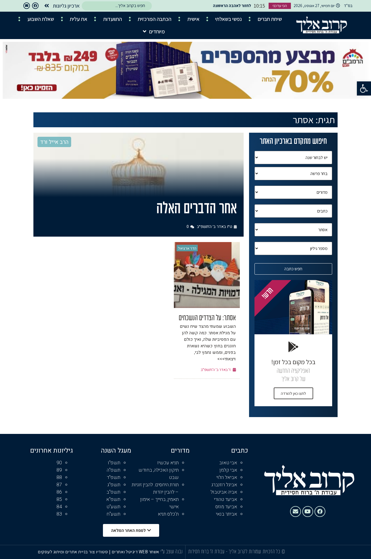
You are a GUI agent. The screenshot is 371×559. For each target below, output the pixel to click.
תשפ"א (113, 499)
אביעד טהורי (225, 499)
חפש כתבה (293, 269)
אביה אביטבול (223, 492)
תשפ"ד (113, 477)
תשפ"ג (113, 484)
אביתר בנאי (226, 514)
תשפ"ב (113, 492)
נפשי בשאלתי (228, 19)
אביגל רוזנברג (224, 484)
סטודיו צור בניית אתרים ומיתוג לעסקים (73, 552)
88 (59, 477)
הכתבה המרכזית (154, 19)
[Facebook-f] (35, 5)
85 (59, 499)
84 (59, 506)
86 (59, 492)
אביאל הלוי (226, 477)
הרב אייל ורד (54, 142)
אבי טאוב (228, 462)
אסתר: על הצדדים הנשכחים (207, 318)
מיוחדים (157, 31)
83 (59, 514)
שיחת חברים (270, 19)
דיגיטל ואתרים (125, 552)
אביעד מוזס (226, 506)
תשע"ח (113, 514)
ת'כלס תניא (168, 514)
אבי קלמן (228, 470)
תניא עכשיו (168, 462)
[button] (364, 88)
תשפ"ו (114, 462)
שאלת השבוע (40, 19)
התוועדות (112, 19)
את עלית (78, 19)
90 (59, 462)
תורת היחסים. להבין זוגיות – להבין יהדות (155, 488)
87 (59, 484)
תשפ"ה (113, 470)
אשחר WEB (149, 552)
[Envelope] (26, 5)
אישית (193, 19)
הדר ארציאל (187, 248)
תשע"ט (113, 506)
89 (59, 470)
